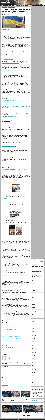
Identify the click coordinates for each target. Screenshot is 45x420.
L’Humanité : (9, 100)
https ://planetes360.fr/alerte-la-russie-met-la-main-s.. (8, 331)
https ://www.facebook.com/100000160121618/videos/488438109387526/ (11, 336)
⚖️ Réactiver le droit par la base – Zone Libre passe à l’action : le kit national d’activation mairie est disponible (37, 276)
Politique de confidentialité (35, 400)
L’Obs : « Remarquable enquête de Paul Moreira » (7, 109)
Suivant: (23, 363)
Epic (32, 300)
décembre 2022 (34, 369)
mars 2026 (33, 325)
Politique (19, 5)
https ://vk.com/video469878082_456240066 (7, 347)
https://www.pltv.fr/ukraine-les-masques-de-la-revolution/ (11, 243)
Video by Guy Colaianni (4, 198)
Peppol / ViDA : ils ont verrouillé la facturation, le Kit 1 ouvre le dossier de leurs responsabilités (6, 399)
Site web (3, 382)
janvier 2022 (33, 385)
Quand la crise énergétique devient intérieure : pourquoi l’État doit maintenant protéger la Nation (25, 399)
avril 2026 (33, 324)
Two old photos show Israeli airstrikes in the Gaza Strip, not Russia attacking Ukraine (12, 153)
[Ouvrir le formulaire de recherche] (43, 5)
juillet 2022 (33, 376)
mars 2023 (33, 365)
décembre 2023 (34, 352)
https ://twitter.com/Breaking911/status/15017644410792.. (9, 329)
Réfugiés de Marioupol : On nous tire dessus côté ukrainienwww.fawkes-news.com (12, 338)
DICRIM (33, 297)
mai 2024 (33, 345)
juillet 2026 (33, 321)
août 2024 (33, 341)
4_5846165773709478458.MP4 (5, 345)
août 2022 (33, 375)
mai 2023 (33, 362)
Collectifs (33, 294)
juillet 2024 (33, 342)
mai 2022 (33, 379)
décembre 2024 (34, 335)
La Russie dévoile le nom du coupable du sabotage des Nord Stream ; (11, 58)
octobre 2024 (33, 338)
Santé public (13, 396)
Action (32, 287)
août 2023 (33, 358)
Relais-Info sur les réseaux (29, 5)
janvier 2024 (33, 351)
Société (6, 5)
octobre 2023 (33, 355)
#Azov (10, 142)
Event (2, 14)
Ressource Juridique (34, 311)
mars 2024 (33, 348)
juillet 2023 (33, 359)
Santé (9, 5)
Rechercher (33, 259)
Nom (2, 377)
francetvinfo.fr (25, 177)
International (15, 5)
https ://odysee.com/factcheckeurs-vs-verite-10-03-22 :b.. (9, 327)
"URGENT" (33, 284)
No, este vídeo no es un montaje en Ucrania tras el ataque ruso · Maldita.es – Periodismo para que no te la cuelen (15, 169)
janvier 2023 (33, 368)
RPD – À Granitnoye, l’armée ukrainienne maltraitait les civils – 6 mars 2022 (11, 340)
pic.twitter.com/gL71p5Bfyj (18, 142)
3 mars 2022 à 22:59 (4, 162)
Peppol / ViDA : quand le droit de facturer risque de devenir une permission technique (16, 413)
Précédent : (7, 363)
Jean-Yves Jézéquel (7, 352)
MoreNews (23, 419)
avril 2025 (33, 334)
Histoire (33, 301)
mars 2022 (33, 382)
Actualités (2, 5)
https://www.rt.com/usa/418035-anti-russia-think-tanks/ (10, 116)
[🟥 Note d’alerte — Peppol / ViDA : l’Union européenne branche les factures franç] (28, 408)
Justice (11, 5)
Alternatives (23, 5)
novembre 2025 (34, 328)
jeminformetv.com (4, 343)
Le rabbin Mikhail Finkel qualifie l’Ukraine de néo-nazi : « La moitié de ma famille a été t (13, 70)
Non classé (33, 307)
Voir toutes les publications (11, 358)
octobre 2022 (33, 372)
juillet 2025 (33, 331)
